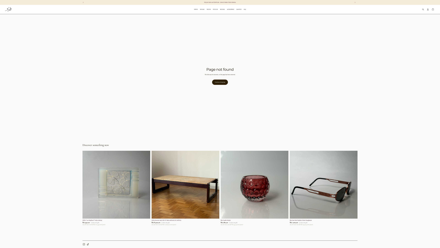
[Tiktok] (88, 244)
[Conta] (427, 9)
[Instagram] (83, 244)
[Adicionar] (147, 215)
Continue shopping (220, 82)
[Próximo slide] (146, 184)
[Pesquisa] (423, 9)
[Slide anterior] (85, 184)
